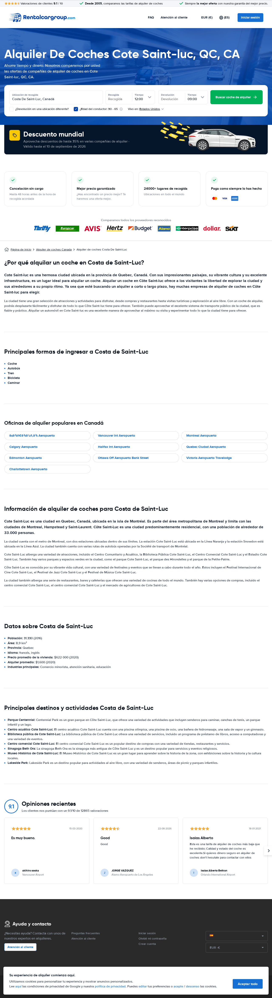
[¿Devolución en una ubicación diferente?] (11, 109)
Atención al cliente (174, 17)
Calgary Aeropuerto (23, 446)
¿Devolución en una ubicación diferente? (41, 109)
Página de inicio (21, 249)
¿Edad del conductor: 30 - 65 (99, 109)
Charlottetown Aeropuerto (28, 469)
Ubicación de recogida (25, 95)
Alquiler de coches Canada (54, 249)
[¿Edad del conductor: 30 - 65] (76, 109)
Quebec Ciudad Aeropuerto (206, 446)
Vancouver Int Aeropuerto (116, 435)
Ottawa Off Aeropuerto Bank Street (123, 458)
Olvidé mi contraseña (152, 938)
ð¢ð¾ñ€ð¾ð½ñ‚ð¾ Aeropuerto (32, 435)
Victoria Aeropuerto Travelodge (209, 458)
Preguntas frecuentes (85, 933)
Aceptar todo (248, 983)
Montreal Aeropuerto (201, 435)
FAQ (151, 17)
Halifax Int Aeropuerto (114, 446)
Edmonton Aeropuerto (25, 458)
